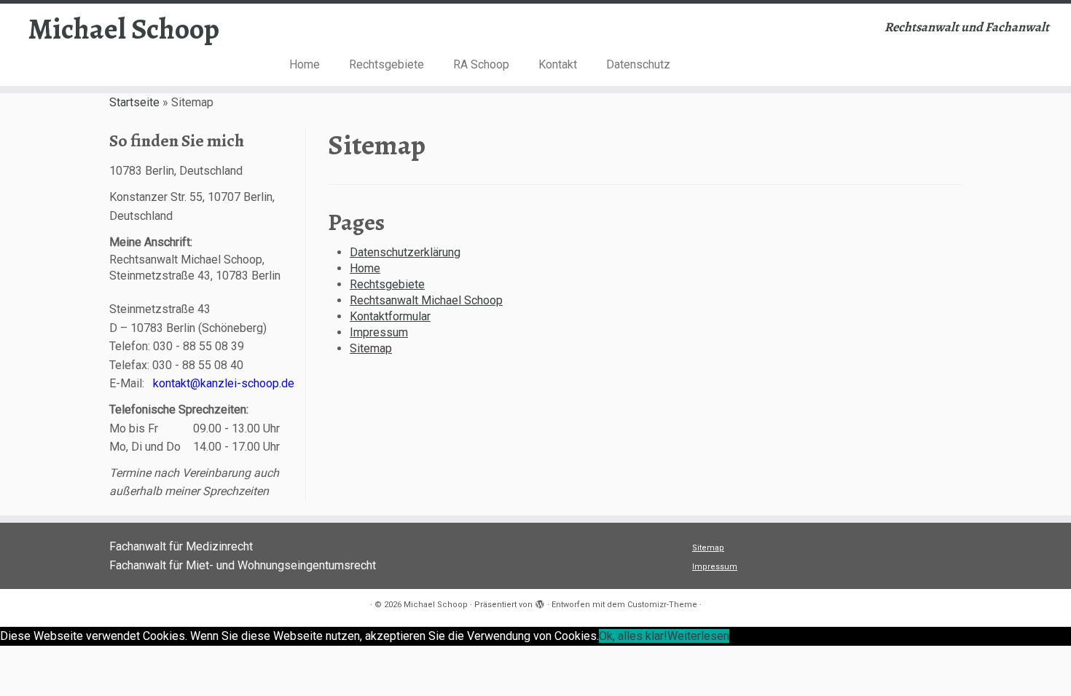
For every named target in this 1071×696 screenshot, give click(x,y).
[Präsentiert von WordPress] (540, 602)
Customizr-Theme (662, 604)
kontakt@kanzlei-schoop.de (223, 383)
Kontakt (557, 64)
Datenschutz (638, 64)
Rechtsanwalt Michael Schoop (426, 300)
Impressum (379, 332)
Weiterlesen (698, 636)
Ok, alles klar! (633, 636)
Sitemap (371, 348)
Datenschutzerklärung (405, 252)
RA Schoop (481, 64)
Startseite (134, 102)
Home (304, 64)
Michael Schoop (123, 29)
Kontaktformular (390, 316)
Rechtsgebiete (386, 64)
